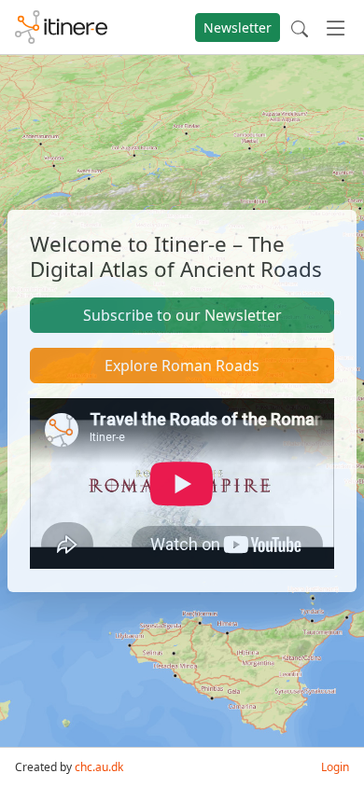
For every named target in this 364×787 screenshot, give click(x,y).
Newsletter (237, 27)
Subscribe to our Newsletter (182, 315)
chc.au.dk (99, 767)
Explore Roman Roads (182, 365)
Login (335, 767)
